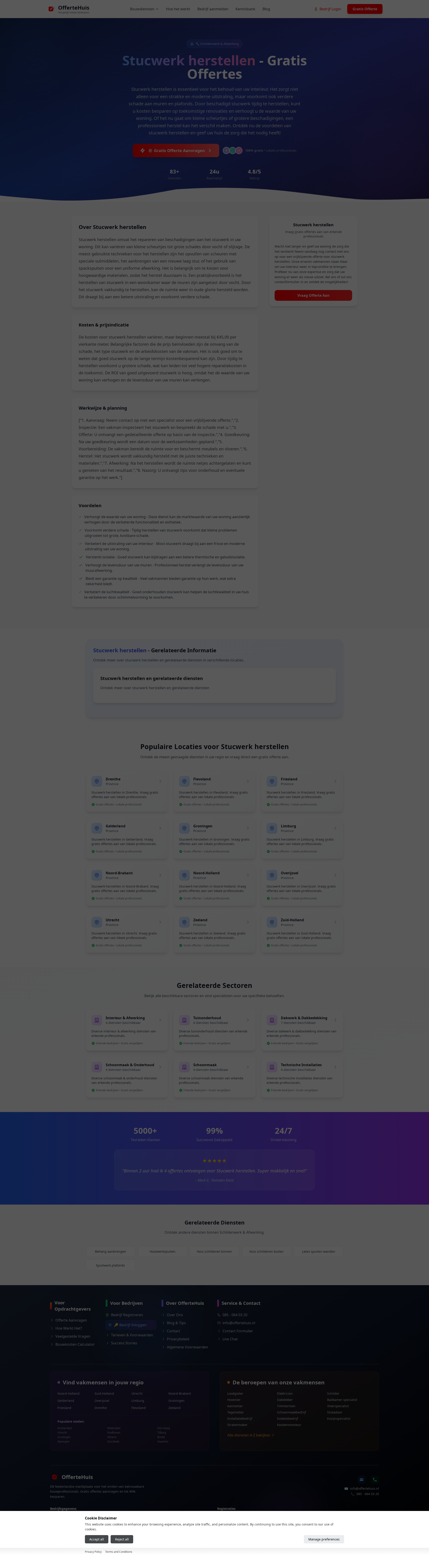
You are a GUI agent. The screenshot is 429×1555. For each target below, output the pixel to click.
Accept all (96, 1539)
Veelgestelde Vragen (72, 1336)
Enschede (113, 1441)
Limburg (137, 1400)
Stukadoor (334, 1412)
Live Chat (230, 1339)
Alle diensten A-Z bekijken (248, 1435)
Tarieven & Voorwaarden (132, 1335)
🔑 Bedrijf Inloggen (130, 1324)
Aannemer (235, 1406)
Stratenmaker (237, 1425)
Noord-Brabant (179, 1393)
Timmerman (286, 1406)
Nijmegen (63, 1441)
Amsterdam (64, 1428)
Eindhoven (113, 1432)
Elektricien (285, 1393)
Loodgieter (235, 1393)
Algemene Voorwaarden (187, 1347)
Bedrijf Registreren (127, 1314)
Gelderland (65, 1400)
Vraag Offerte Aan (313, 295)
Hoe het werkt (178, 8)
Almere (111, 1437)
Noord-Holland (68, 1393)
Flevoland (138, 1408)
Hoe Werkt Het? (68, 1328)
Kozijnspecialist (338, 1418)
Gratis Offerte (365, 8)
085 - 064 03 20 (235, 1314)
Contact (173, 1330)
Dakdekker (285, 1400)
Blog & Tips (176, 1322)
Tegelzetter (235, 1412)
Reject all (122, 1539)
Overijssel (102, 1400)
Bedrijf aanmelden (212, 8)
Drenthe (101, 1408)
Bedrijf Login (330, 8)
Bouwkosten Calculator (75, 1344)
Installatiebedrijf (239, 1418)
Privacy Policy (93, 1552)
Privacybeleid (178, 1339)
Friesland (64, 1408)
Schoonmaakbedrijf (291, 1412)
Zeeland (174, 1408)
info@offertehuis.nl (239, 1322)
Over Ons (175, 1314)
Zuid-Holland (104, 1393)
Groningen (176, 1400)
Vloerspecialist (338, 1406)
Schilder (333, 1393)
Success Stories (124, 1343)
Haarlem (162, 1441)
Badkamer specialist (342, 1400)
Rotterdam (113, 1428)
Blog (266, 8)
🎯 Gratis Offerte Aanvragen (176, 150)
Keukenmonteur (289, 1425)
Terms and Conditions (118, 1552)
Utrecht (137, 1393)
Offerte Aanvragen (71, 1320)
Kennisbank (245, 8)
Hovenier (234, 1400)
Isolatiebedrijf (287, 1418)
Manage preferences (324, 1539)
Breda (161, 1437)
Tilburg (161, 1432)
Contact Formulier (238, 1330)
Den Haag (163, 1428)
